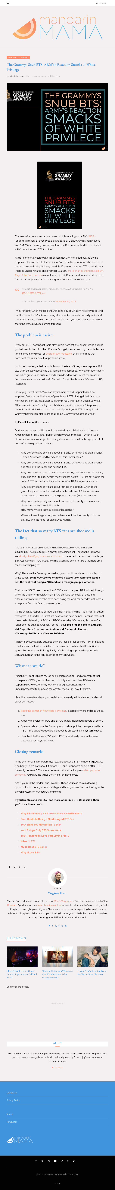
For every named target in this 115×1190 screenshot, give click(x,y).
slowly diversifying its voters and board (40, 556)
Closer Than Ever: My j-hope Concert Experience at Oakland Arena (22, 974)
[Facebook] (4, 168)
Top (58, 1184)
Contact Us (12, 1092)
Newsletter (12, 1122)
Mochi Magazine (62, 901)
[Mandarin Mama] (57, 26)
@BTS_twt (39, 293)
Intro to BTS (28, 841)
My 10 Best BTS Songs (34, 847)
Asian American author (49, 905)
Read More (57, 1068)
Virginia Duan (17, 75)
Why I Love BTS (30, 852)
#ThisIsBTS (28, 293)
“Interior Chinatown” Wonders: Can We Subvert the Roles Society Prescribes (57, 974)
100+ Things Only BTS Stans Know (41, 830)
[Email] (4, 191)
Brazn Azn (12, 905)
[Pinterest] (4, 183)
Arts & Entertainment (18, 58)
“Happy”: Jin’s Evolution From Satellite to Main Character (91, 972)
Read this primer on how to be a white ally (44, 710)
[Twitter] (4, 176)
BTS (91, 236)
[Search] (97, 3)
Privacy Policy (13, 1100)
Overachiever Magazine (59, 353)
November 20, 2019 (65, 301)
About (9, 1114)
